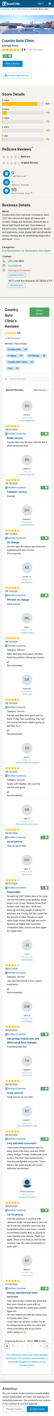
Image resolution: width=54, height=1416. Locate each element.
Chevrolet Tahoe (27, 525)
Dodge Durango (27, 633)
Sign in (41, 3)
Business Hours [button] (17, 275)
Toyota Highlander (27, 420)
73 (40, 1346)
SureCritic (5, 9)
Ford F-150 (27, 694)
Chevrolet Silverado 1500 (27, 1126)
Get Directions (16, 285)
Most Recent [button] (40, 390)
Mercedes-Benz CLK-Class (27, 824)
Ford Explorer (27, 582)
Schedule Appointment (18, 75)
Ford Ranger (27, 1021)
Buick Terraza (27, 960)
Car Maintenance (29, 250)
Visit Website (15, 265)
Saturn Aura (27, 874)
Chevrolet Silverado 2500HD (27, 763)
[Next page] (46, 1345)
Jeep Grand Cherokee (27, 1197)
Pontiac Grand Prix (27, 474)
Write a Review (12, 63)
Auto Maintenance (20, 9)
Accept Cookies (37, 1409)
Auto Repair (45, 250)
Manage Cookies (14, 1409)
